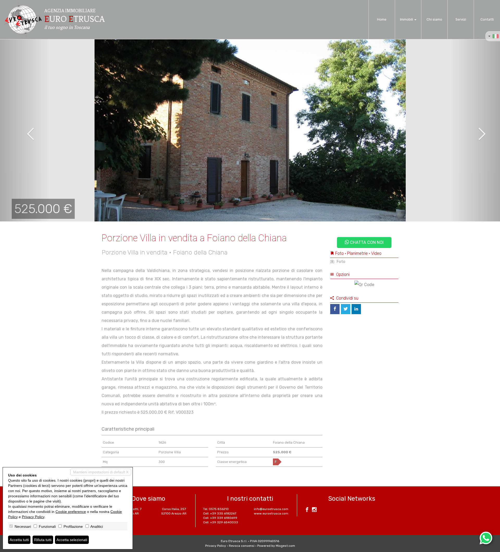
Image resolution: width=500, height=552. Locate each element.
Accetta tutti (19, 540)
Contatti (487, 19)
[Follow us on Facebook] (307, 510)
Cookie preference (70, 512)
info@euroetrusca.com (271, 509)
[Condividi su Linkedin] (356, 309)
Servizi (460, 19)
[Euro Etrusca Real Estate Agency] (23, 19)
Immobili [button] (407, 19)
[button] (25, 130)
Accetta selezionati (72, 540)
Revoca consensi (241, 546)
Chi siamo (434, 19)
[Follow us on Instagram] (314, 510)
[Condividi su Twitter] (345, 309)
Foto (340, 261)
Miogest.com (285, 546)
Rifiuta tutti (43, 540)
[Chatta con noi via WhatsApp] (486, 538)
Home (381, 19)
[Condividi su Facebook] (335, 309)
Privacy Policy (215, 546)
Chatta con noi (366, 242)
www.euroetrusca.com (271, 513)
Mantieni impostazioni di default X (100, 472)
